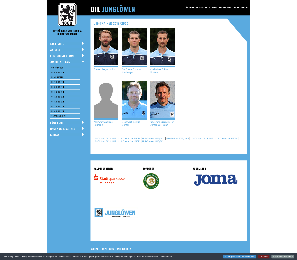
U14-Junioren (57, 91)
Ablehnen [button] (263, 256)
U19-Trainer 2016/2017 (153, 138)
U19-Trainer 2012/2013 (105, 141)
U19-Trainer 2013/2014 (226, 138)
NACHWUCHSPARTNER (62, 129)
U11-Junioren (57, 77)
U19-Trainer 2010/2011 (153, 141)
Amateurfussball (221, 7)
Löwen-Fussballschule (197, 7)
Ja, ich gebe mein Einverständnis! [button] (239, 256)
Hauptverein (241, 7)
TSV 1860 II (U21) (58, 116)
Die (112, 9)
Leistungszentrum (62, 56)
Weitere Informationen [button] (283, 256)
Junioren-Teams (60, 62)
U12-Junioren (57, 82)
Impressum (108, 248)
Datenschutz (123, 248)
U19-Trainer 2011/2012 (129, 141)
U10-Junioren (57, 72)
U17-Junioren (57, 106)
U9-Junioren (57, 67)
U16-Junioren (57, 101)
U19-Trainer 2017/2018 (129, 138)
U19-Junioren (57, 111)
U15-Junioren (57, 96)
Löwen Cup (57, 123)
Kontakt (55, 135)
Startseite (57, 44)
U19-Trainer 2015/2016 (177, 138)
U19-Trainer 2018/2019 (105, 138)
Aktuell (55, 50)
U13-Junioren (57, 87)
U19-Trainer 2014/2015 (202, 138)
